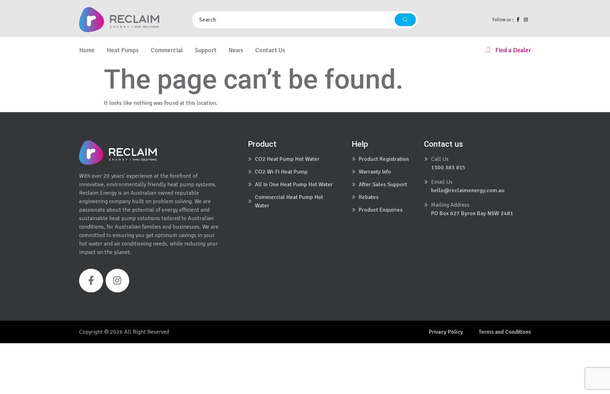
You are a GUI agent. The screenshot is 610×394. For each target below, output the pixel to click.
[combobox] (293, 19)
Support (205, 50)
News (235, 50)
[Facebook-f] (91, 281)
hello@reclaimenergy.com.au (467, 190)
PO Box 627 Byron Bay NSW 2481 (472, 213)
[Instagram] (118, 281)
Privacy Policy (446, 331)
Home (87, 50)
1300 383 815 (448, 167)
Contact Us (270, 50)
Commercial (167, 50)
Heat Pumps (123, 50)
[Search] (405, 19)
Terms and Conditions (505, 331)
